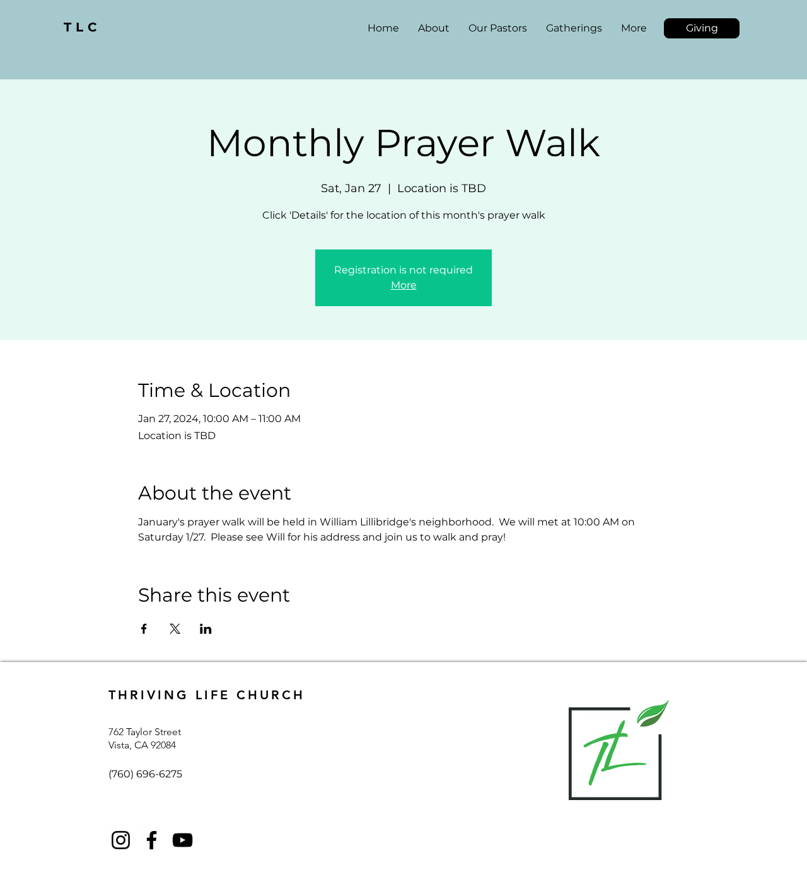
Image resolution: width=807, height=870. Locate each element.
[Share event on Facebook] (144, 629)
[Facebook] (151, 840)
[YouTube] (182, 840)
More (404, 285)
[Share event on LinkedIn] (206, 629)
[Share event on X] (175, 629)
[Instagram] (120, 840)
